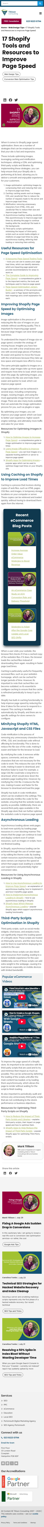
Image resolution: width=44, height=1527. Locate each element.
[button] (40, 13)
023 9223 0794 (33, 21)
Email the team (7, 1443)
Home (4, 27)
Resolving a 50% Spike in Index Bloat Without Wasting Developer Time (19, 1354)
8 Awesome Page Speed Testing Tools (24, 259)
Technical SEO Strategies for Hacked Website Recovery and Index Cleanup (22, 1287)
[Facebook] (3, 1463)
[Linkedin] (7, 1463)
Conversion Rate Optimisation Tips (19, 79)
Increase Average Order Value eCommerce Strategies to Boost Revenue (20, 557)
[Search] (40, 3)
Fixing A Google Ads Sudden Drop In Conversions (21, 1225)
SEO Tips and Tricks (12, 1311)
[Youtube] (16, 1463)
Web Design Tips (16, 27)
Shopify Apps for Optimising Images (23, 460)
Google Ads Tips (11, 1244)
